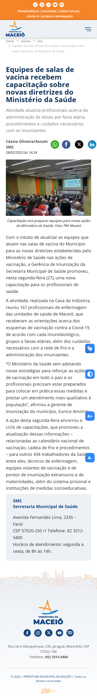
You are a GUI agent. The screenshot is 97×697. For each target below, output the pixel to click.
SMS (17, 501)
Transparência (28, 11)
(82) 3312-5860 (56, 657)
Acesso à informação (57, 16)
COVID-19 (33, 16)
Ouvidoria (49, 11)
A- (90, 458)
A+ (90, 416)
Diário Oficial (69, 11)
